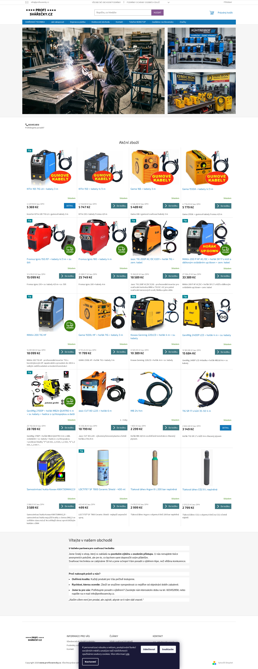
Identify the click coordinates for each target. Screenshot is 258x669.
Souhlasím (168, 649)
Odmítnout (149, 649)
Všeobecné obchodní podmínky (106, 2)
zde (127, 654)
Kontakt (70, 649)
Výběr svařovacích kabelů (121, 641)
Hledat (157, 12)
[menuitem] (35, 22)
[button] (33, 71)
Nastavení (90, 661)
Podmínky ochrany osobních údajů (143, 2)
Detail (69, 205)
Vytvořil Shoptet (225, 662)
